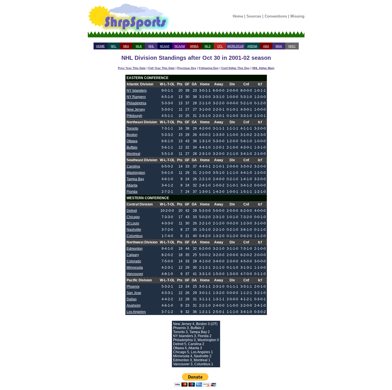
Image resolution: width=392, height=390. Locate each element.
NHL (151, 46)
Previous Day (186, 68)
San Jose (134, 293)
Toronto (132, 128)
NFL (113, 46)
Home (238, 16)
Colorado (134, 261)
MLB (139, 46)
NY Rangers (136, 97)
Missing (297, 16)
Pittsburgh (134, 116)
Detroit (132, 211)
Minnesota (135, 268)
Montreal (133, 154)
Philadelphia (136, 103)
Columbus (135, 236)
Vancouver (135, 274)
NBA (126, 46)
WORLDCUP (235, 46)
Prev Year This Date (132, 68)
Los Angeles (136, 312)
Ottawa (132, 141)
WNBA (194, 46)
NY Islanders (137, 91)
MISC (292, 46)
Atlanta (132, 185)
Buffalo (132, 147)
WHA (278, 46)
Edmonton (135, 249)
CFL (220, 46)
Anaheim (134, 305)
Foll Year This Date (161, 68)
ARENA (252, 46)
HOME (100, 46)
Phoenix (133, 287)
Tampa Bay (135, 179)
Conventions (276, 16)
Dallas (132, 299)
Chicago (133, 217)
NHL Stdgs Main (263, 68)
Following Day (209, 68)
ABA (266, 46)
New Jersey (136, 109)
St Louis (133, 223)
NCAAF (165, 46)
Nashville (134, 230)
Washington (136, 173)
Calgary (133, 255)
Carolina (133, 166)
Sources (254, 16)
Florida (132, 192)
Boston (132, 135)
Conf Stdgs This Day (235, 68)
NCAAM (179, 46)
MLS (208, 46)
